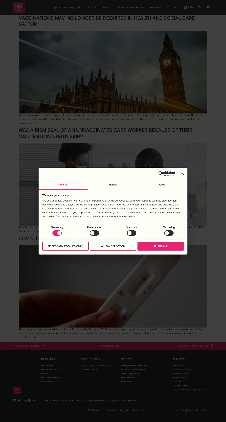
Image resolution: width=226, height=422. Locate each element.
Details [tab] (113, 184)
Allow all (160, 246)
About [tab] (162, 184)
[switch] (94, 233)
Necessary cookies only (65, 246)
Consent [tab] (63, 184)
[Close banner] (182, 174)
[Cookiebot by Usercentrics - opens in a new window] (160, 173)
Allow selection (113, 246)
